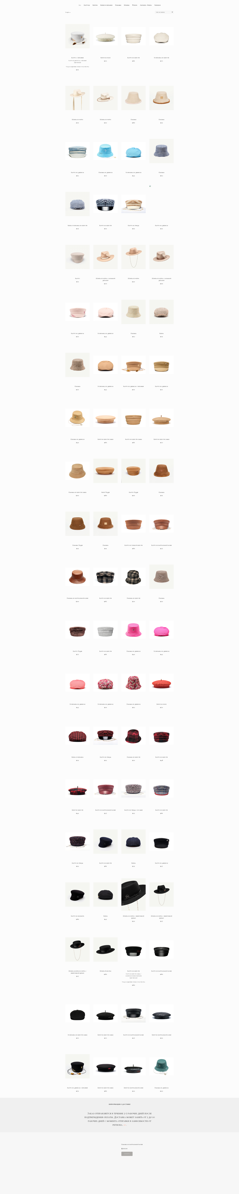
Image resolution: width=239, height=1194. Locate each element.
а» (124, 1124)
